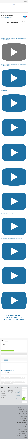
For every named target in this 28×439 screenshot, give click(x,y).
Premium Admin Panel (19, 425)
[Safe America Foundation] (14, 4)
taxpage (26, 433)
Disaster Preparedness (23, 412)
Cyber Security (21, 411)
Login (6, 341)
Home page (26, 415)
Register (3, 341)
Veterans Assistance (25, 435)
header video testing (22, 415)
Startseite (20, 433)
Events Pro (24, 414)
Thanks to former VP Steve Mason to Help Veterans (18, 393)
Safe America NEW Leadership (24, 427)
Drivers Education (19, 413)
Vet (22, 435)
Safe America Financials (25, 426)
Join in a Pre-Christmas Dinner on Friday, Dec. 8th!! (18, 395)
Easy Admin (23, 413)
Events (21, 414)
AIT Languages (25, 407)
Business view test (20, 409)
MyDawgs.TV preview (25, 420)
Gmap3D (19, 415)
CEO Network (26, 409)
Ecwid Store (26, 413)
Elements (19, 414)
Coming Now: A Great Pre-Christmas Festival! (18, 398)
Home (1, 17)
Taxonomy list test (23, 433)
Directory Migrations (25, 411)
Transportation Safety (19, 435)
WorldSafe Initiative (25, 437)
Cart (23, 409)
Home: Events (21, 416)
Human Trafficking (25, 416)
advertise (23, 407)
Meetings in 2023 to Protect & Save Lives (23, 418)
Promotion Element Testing (24, 425)
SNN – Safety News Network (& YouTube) (23, 430)
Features (26, 414)
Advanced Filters (19, 407)
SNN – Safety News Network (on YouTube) (23, 431)
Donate (26, 412)
